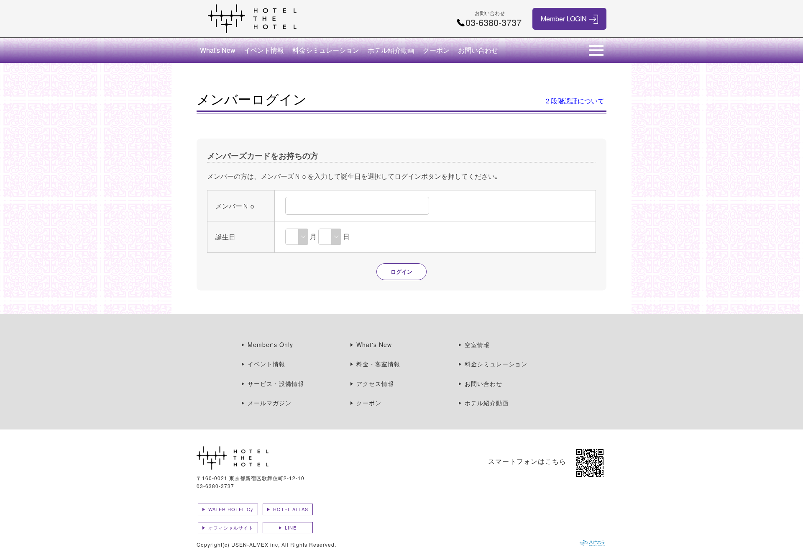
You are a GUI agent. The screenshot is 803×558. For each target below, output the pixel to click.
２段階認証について (574, 100)
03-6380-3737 (215, 485)
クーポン (436, 50)
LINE (291, 527)
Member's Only (270, 344)
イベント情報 (264, 50)
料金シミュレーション (325, 50)
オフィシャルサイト (230, 527)
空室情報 (477, 344)
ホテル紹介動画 (391, 50)
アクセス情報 (375, 383)
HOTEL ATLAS (290, 509)
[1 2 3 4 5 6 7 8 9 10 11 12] (296, 236)
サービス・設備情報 (276, 383)
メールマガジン (270, 403)
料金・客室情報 (378, 364)
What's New (217, 50)
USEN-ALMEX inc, (255, 544)
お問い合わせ (478, 50)
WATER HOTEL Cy (230, 509)
